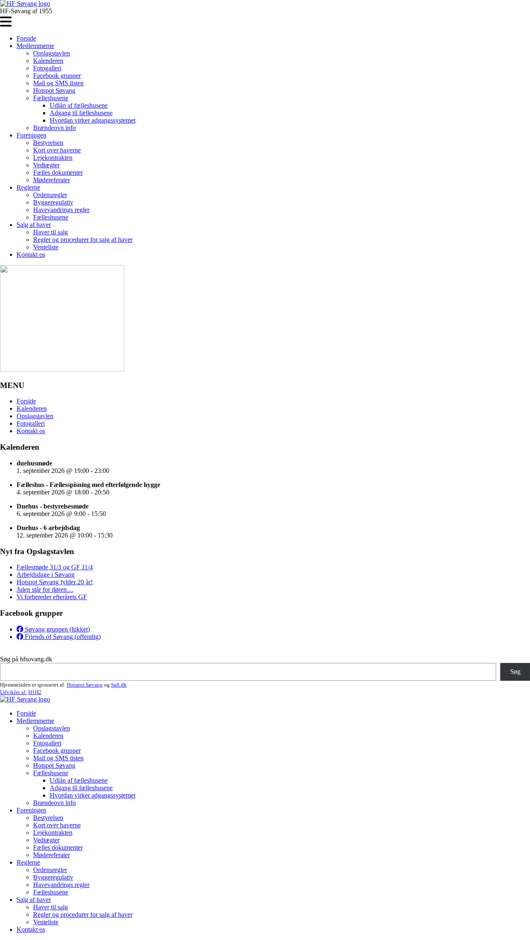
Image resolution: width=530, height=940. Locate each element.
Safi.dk (119, 685)
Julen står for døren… (45, 589)
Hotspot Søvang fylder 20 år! (55, 582)
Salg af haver (34, 224)
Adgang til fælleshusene (81, 112)
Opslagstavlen (51, 53)
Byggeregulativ (53, 202)
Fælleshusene (50, 97)
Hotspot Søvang (54, 90)
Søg (515, 671)
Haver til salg (50, 232)
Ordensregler (50, 194)
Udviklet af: (13, 692)
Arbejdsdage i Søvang (46, 574)
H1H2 (34, 692)
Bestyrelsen (48, 142)
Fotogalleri (47, 68)
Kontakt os (31, 254)
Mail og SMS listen (58, 83)
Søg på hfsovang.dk (26, 659)
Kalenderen (48, 60)
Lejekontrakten (52, 157)
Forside (26, 38)
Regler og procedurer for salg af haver (82, 239)
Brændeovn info (54, 127)
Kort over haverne (57, 150)
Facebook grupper (57, 75)
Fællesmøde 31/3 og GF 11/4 (55, 567)
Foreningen (31, 135)
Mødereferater (51, 179)
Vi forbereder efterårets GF (52, 596)
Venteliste (45, 247)
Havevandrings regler (61, 209)
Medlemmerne (35, 45)
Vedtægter (46, 165)
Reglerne (28, 187)
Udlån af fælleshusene (79, 105)
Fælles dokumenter (58, 172)
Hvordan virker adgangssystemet (92, 120)
